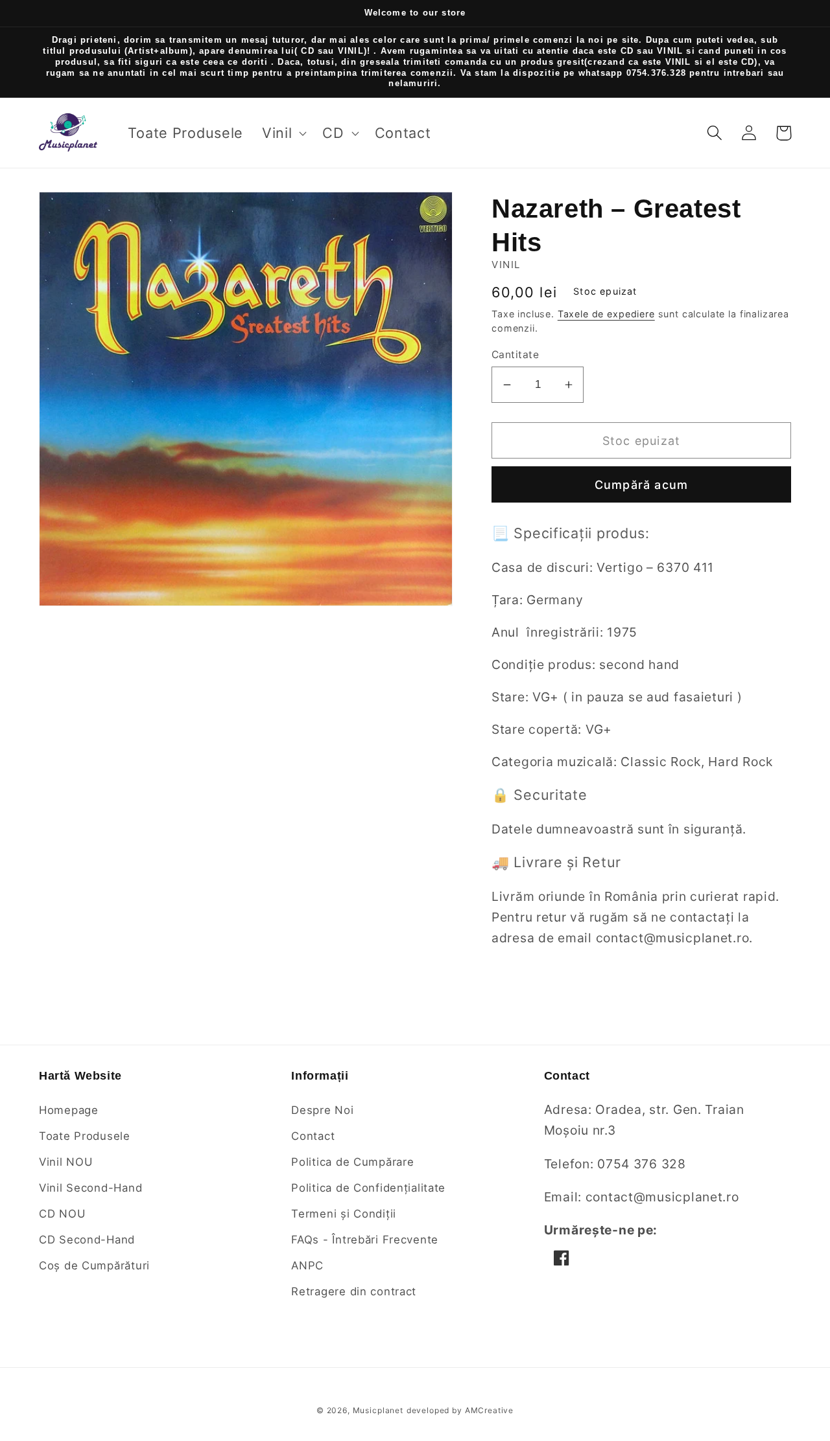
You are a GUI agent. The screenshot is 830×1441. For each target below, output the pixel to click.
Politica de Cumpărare (352, 1161)
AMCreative (489, 1410)
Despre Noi (322, 1110)
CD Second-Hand (87, 1239)
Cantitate (515, 354)
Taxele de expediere (606, 313)
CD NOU (62, 1213)
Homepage (69, 1110)
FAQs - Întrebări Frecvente (364, 1239)
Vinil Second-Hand (90, 1187)
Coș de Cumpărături (94, 1265)
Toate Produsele (84, 1135)
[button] (283, 133)
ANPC (307, 1265)
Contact (313, 1135)
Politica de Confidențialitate (368, 1187)
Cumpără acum (641, 485)
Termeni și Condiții (343, 1213)
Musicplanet (378, 1410)
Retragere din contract (353, 1291)
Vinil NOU (65, 1161)
